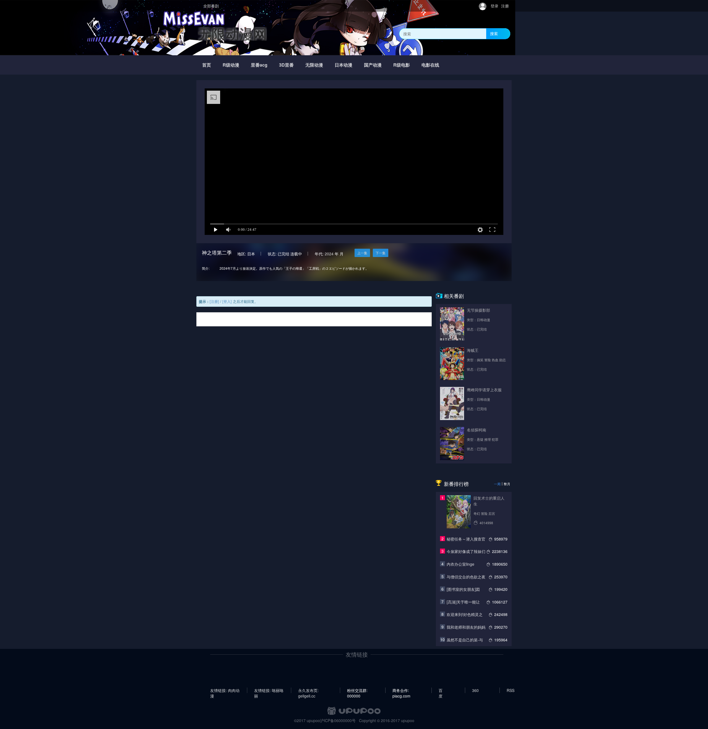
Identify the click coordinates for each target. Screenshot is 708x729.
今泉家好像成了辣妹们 (466, 551)
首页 (206, 65)
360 (475, 690)
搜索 (494, 33)
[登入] (227, 301)
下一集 (381, 252)
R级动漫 (231, 65)
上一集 (362, 252)
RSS (510, 690)
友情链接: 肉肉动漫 (225, 690)
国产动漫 (373, 65)
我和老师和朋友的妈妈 (466, 627)
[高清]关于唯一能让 (463, 602)
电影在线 (430, 65)
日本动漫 (343, 65)
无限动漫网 (232, 33)
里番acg (259, 65)
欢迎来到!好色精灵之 (465, 614)
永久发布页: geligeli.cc (308, 690)
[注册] (214, 301)
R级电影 (401, 65)
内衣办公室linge (460, 564)
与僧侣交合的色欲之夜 (466, 576)
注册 (505, 6)
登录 (494, 6)
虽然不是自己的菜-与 (465, 640)
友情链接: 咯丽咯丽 (268, 690)
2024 (329, 254)
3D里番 (286, 65)
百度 (440, 690)
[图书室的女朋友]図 (463, 589)
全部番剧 (211, 6)
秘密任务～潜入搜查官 (466, 539)
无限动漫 (314, 65)
